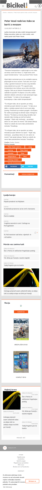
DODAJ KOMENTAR (28, 174)
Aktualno (10, 12)
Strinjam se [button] (32, 481)
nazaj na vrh (12, 448)
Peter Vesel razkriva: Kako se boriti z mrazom (25, 12)
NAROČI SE (21, 312)
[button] (7, 487)
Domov (5, 12)
